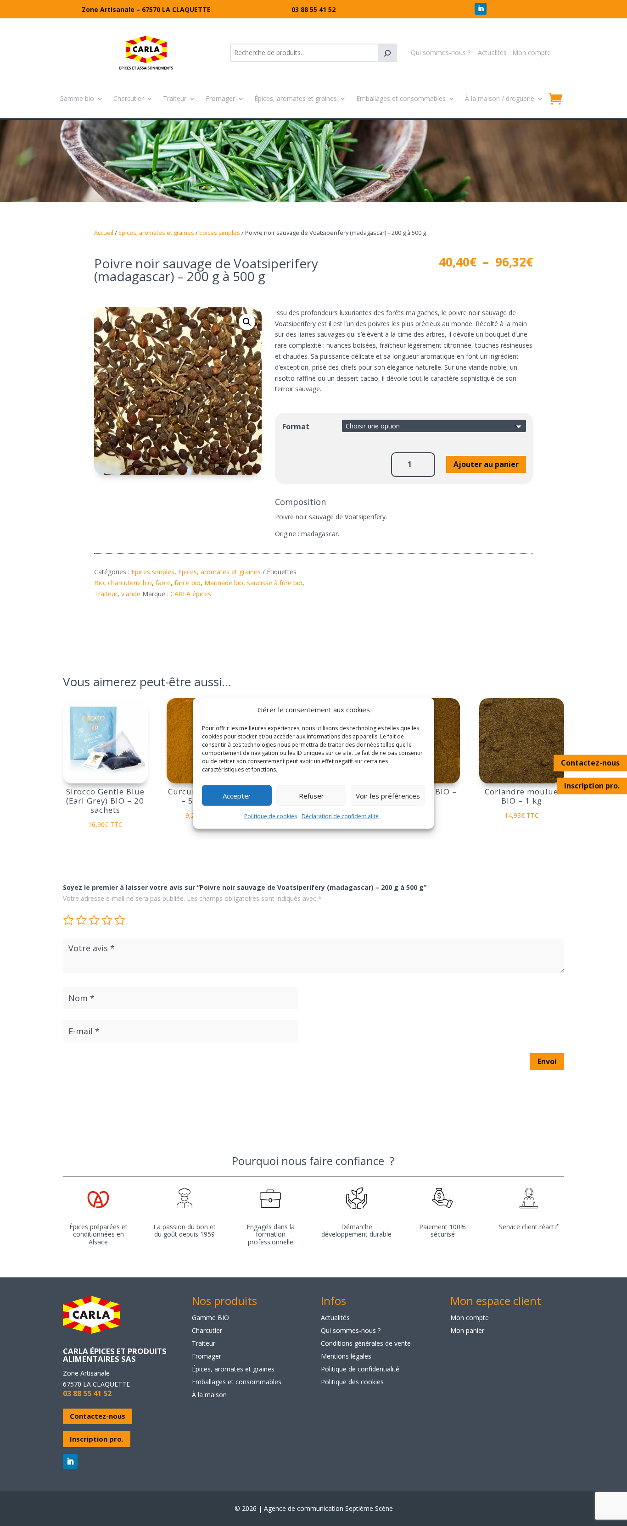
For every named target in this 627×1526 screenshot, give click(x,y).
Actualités (492, 52)
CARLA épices (190, 593)
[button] (247, 322)
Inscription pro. (592, 786)
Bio (99, 582)
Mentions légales (346, 1356)
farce (163, 582)
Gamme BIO (210, 1317)
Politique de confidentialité (360, 1369)
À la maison (209, 1394)
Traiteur (174, 98)
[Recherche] (387, 53)
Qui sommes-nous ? (440, 52)
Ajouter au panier (486, 464)
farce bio (187, 582)
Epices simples (219, 232)
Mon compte (531, 52)
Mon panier (467, 1330)
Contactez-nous (590, 763)
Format (295, 427)
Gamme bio (76, 98)
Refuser (311, 795)
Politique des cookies (352, 1381)
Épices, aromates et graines (295, 98)
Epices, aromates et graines (156, 232)
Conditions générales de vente (366, 1343)
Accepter (237, 795)
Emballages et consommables (401, 98)
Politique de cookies (270, 816)
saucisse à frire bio (274, 582)
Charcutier (128, 98)
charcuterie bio (130, 582)
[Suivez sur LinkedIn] (481, 9)
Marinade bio (223, 582)
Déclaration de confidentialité (340, 816)
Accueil (103, 232)
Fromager (220, 98)
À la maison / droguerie (499, 98)
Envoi (547, 1061)
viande (130, 593)
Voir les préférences (388, 795)
